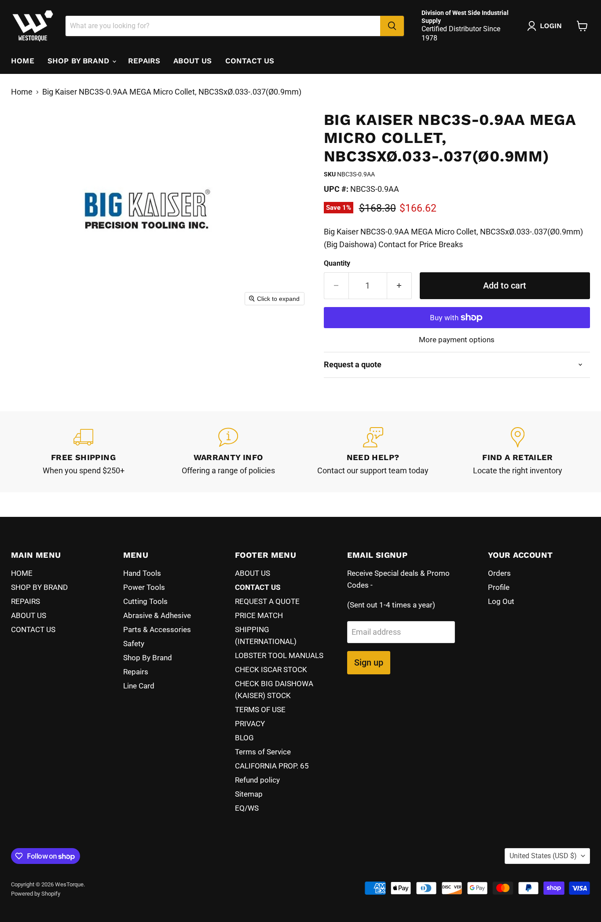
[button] (546, 26)
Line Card (138, 685)
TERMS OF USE (260, 709)
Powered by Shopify (35, 893)
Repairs (135, 671)
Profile (498, 587)
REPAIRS (144, 60)
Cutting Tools (145, 601)
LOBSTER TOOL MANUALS (279, 655)
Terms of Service (263, 751)
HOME (22, 60)
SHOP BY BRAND (79, 60)
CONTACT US (250, 60)
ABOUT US (192, 60)
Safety (133, 643)
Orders (499, 573)
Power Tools (144, 587)
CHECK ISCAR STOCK (271, 669)
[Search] (392, 26)
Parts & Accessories (157, 629)
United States (543, 856)
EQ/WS (247, 808)
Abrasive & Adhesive (157, 615)
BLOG (244, 737)
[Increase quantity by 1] (399, 285)
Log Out (501, 601)
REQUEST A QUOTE (267, 601)
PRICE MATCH (259, 615)
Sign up (368, 662)
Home (22, 92)
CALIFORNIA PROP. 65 (272, 765)
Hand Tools (142, 573)
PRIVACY (250, 723)
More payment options (457, 340)
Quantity (337, 263)
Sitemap (249, 794)
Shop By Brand (147, 657)
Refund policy (257, 780)
